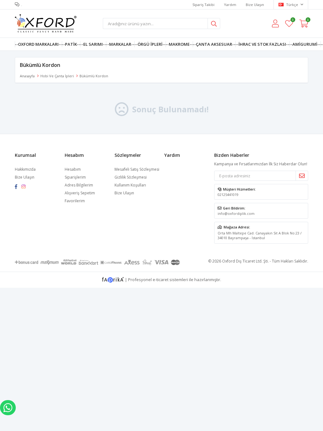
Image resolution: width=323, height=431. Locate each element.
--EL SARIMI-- (93, 44)
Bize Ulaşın (255, 4)
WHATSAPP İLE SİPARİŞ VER (8, 407)
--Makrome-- (179, 44)
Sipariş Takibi (203, 4)
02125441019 (228, 194)
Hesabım (73, 169)
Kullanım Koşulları (130, 185)
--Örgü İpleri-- (150, 44)
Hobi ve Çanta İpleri (57, 76)
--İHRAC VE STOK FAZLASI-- (262, 44)
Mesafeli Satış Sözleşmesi (137, 169)
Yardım (230, 4)
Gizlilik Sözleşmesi (131, 177)
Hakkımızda (25, 169)
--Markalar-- (120, 44)
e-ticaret (160, 279)
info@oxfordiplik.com (236, 213)
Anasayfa (27, 76)
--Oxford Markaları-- (38, 44)
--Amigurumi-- (304, 44)
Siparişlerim (75, 177)
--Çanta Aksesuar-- (214, 44)
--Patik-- (71, 44)
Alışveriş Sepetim (80, 193)
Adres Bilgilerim (79, 185)
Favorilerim (292, 21)
